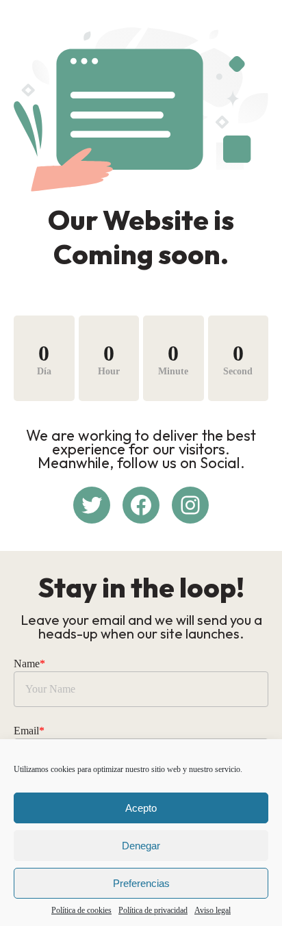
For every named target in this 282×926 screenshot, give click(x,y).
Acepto (141, 808)
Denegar (141, 845)
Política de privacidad (153, 910)
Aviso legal (212, 910)
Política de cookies (81, 910)
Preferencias (141, 883)
